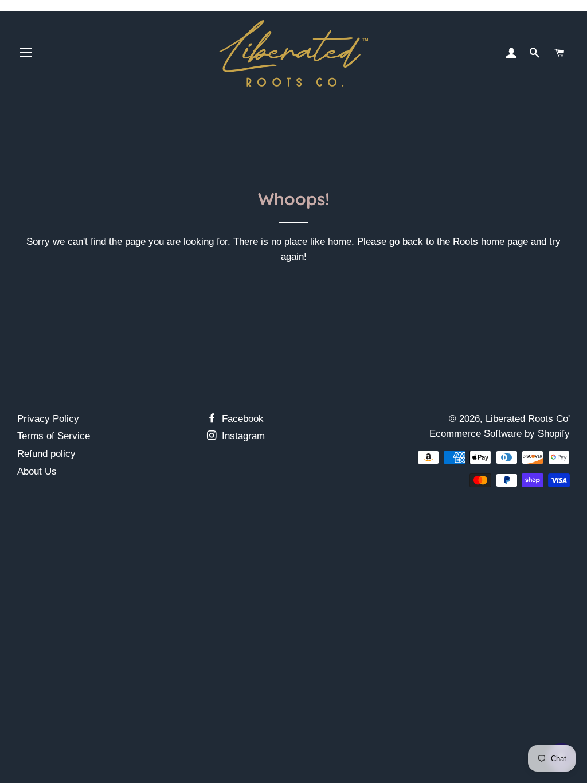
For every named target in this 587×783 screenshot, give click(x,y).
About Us (37, 471)
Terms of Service (53, 435)
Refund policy (46, 453)
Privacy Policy (48, 418)
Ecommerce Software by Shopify (499, 433)
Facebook (241, 418)
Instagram (242, 435)
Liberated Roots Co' (528, 418)
